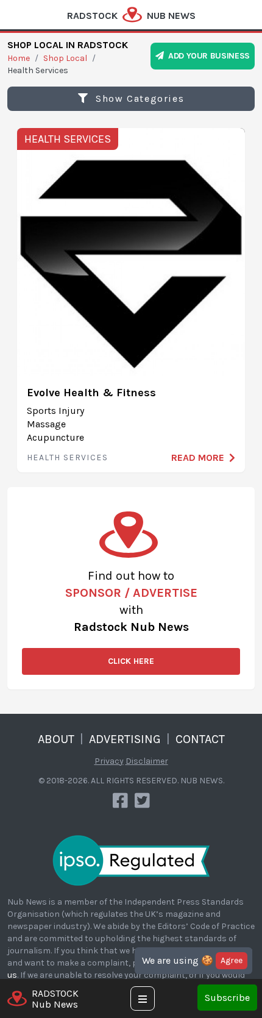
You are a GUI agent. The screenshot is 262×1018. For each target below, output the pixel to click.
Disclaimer (147, 761)
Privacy (109, 761)
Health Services (67, 139)
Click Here (131, 661)
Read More (197, 457)
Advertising (125, 739)
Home (18, 58)
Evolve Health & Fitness (91, 392)
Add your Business (207, 56)
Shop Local (65, 58)
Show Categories (139, 98)
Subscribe (227, 997)
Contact (200, 739)
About (56, 739)
